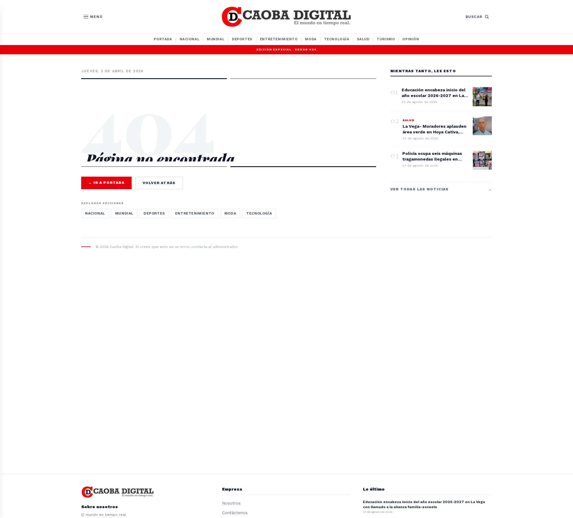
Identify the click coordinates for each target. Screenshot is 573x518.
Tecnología (336, 39)
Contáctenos (235, 512)
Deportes (242, 39)
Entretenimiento (279, 39)
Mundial (215, 39)
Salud (363, 39)
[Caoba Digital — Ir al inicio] (286, 16)
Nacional (190, 39)
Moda (310, 39)
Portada (163, 39)
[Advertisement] (228, 105)
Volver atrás (159, 183)
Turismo (386, 39)
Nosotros (231, 503)
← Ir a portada (106, 183)
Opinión (410, 39)
